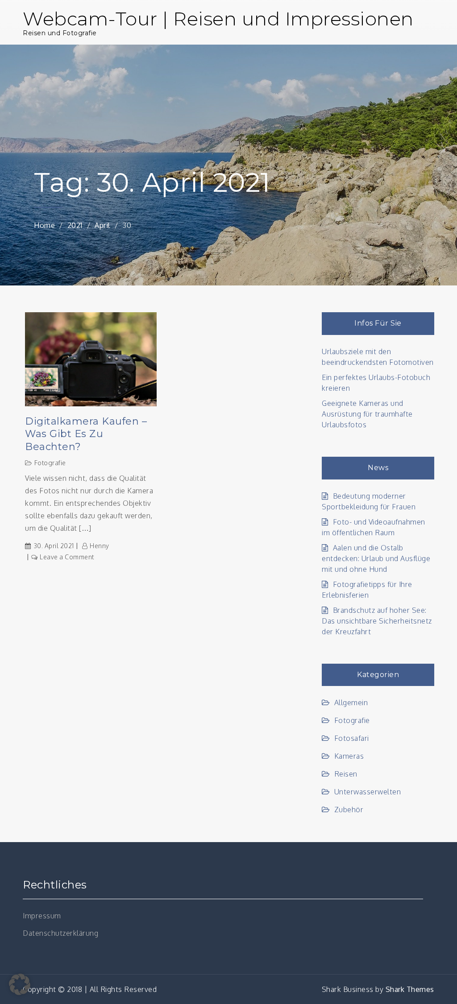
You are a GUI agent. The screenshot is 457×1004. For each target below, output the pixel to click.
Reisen (345, 773)
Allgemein (351, 702)
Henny (99, 546)
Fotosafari (351, 738)
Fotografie (50, 463)
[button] (19, 984)
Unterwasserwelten (367, 791)
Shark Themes (410, 989)
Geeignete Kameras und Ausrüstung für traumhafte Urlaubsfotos (367, 414)
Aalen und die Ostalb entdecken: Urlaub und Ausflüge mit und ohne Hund (376, 558)
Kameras (349, 756)
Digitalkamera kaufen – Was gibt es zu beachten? (86, 434)
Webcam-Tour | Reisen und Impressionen (218, 18)
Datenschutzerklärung (60, 933)
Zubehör (348, 809)
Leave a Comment (67, 557)
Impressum (42, 915)
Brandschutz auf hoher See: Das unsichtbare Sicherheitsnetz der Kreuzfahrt (377, 621)
